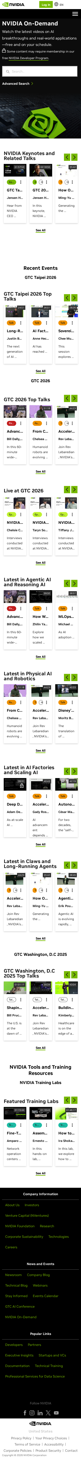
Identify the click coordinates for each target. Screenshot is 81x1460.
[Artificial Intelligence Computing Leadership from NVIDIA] (13, 4)
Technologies (58, 1236)
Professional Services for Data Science (35, 1376)
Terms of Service (27, 1444)
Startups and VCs (52, 1355)
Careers (11, 1247)
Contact (71, 1450)
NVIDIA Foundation (20, 1226)
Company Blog (38, 1275)
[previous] (67, 157)
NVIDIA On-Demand (21, 1317)
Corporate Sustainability (24, 1236)
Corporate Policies (18, 1450)
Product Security (48, 1450)
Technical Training (49, 1366)
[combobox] (43, 71)
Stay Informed (16, 1296)
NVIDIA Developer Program (28, 58)
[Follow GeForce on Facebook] (24, 1412)
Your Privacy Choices (51, 1438)
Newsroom (13, 1275)
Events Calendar (45, 1296)
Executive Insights (19, 1355)
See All (40, 230)
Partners (34, 1345)
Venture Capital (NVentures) (27, 1215)
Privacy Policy (21, 1438)
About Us (12, 1205)
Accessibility (54, 1444)
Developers (14, 1345)
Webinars (40, 1285)
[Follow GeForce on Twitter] (48, 1412)
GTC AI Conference (20, 1306)
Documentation (17, 1366)
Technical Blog (16, 1285)
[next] (74, 157)
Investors (32, 1205)
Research (47, 1226)
